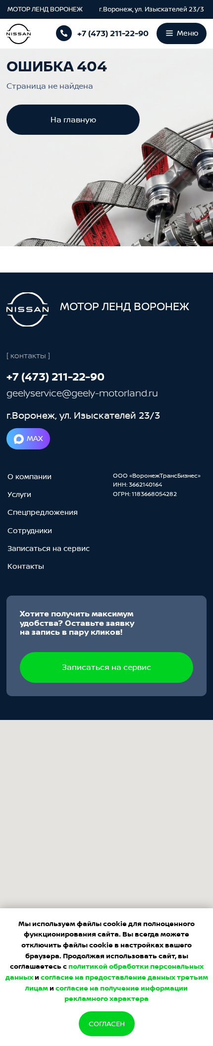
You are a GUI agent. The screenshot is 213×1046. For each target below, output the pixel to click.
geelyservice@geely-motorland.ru (82, 392)
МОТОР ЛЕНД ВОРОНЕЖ (45, 8)
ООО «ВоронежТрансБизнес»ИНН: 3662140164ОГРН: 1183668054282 (157, 484)
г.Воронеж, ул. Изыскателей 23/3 (151, 8)
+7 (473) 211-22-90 (113, 33)
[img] (27, 309)
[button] (48, 548)
